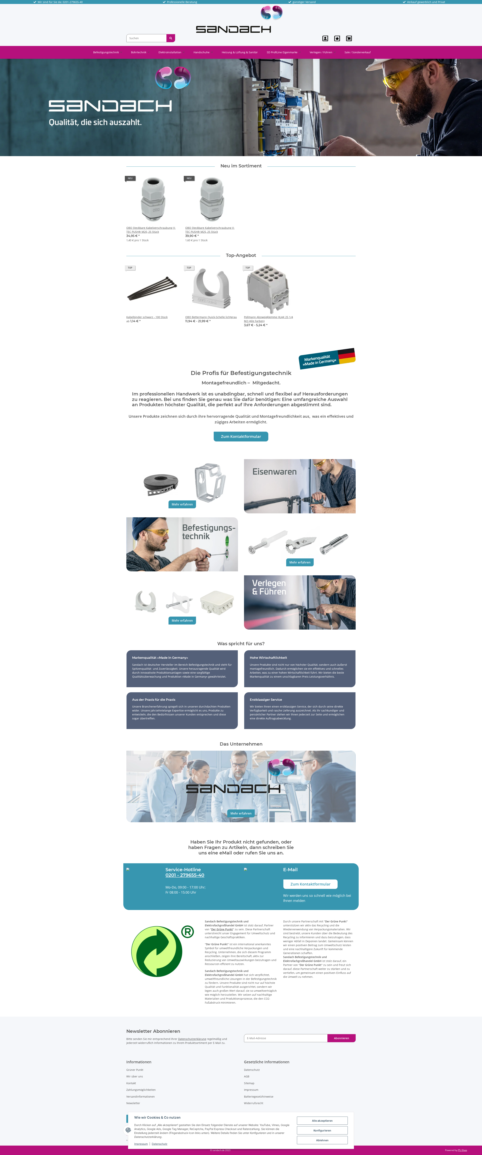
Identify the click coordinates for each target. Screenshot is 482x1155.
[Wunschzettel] (337, 38)
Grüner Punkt (134, 1070)
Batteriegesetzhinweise (258, 1096)
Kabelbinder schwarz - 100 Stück (147, 317)
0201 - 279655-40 (184, 875)
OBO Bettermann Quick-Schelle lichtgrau (211, 317)
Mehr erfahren (182, 504)
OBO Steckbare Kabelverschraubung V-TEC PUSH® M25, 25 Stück (210, 230)
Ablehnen (322, 1140)
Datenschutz (159, 1143)
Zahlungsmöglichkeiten (141, 1090)
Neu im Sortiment (241, 166)
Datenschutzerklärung (192, 1039)
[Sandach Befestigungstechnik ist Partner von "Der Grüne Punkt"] (162, 951)
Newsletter (133, 1103)
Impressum (141, 1143)
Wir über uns (134, 1076)
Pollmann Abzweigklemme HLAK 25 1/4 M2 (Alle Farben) (268, 319)
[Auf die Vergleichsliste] (163, 179)
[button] (325, 38)
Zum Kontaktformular (241, 436)
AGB (246, 1076)
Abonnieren (341, 1038)
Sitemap (249, 1083)
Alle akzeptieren (322, 1120)
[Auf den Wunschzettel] (173, 179)
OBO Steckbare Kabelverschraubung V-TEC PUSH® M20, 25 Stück (151, 230)
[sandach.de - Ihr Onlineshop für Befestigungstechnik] (239, 19)
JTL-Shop (462, 1150)
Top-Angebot (241, 255)
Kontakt (131, 1083)
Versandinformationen (140, 1096)
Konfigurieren (322, 1130)
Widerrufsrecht (253, 1103)
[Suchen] (170, 38)
